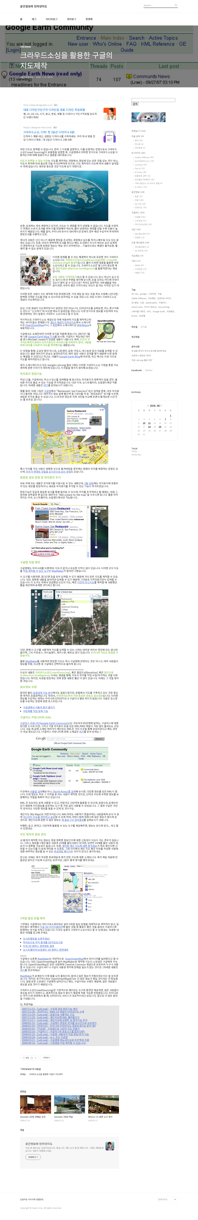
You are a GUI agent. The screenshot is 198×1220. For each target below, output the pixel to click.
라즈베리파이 (142, 246)
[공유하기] (32, 1058)
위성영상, (171, 311)
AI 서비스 (141, 186)
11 (149, 423)
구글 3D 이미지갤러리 (51, 926)
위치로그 (71, 19)
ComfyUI (141, 164)
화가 (139, 140)
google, (143, 293)
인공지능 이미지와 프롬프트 (32, 1199)
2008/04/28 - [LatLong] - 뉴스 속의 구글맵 (45, 1037)
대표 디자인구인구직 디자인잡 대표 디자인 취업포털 (54, 109)
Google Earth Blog (69, 356)
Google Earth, (159, 311)
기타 (136, 260)
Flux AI (140, 168)
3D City (140, 203)
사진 (136, 229)
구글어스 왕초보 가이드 (141, 355)
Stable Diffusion (144, 157)
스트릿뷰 (140, 220)
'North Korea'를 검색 (64, 791)
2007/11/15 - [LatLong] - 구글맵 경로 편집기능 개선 (49, 1008)
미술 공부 (137, 136)
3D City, (135, 293)
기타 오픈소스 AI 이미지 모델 (148, 183)
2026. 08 (155, 405)
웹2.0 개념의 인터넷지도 (63, 322)
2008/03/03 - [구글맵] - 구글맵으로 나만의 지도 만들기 (51, 1028)
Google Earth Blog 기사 (41, 336)
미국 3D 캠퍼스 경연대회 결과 (38, 946)
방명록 (89, 19)
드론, (142, 302)
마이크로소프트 (143, 224)
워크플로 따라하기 (144, 179)
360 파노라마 (142, 233)
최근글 (134, 326)
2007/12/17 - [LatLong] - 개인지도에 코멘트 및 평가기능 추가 (54, 1020)
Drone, (134, 315)
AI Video (140, 172)
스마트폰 (140, 269)
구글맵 (47, 391)
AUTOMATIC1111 (144, 161)
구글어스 (138, 212)
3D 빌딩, (135, 302)
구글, (160, 293)
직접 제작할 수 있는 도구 (36, 570)
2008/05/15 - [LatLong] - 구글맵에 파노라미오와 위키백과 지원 (55, 1040)
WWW (139, 265)
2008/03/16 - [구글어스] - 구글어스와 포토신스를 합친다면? (53, 1031)
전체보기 (138, 130)
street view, (137, 306)
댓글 (22, 1129)
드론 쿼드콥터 (140, 242)
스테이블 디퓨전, (138, 311)
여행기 (139, 272)
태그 (34, 19)
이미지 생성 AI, (150, 306)
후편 (55, 325)
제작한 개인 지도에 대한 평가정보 (79, 845)
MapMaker (57, 570)
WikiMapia (83, 325)
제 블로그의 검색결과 (73, 819)
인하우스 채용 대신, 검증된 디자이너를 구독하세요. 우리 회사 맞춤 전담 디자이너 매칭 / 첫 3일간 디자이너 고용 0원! (59, 137)
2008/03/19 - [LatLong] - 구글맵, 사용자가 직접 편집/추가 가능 (55, 1034)
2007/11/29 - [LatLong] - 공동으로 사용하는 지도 (48, 1014)
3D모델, (142, 315)
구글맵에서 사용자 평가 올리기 (39, 707)
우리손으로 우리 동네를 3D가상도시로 (43, 942)
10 (144, 423)
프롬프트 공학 (143, 175)
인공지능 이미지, (164, 298)
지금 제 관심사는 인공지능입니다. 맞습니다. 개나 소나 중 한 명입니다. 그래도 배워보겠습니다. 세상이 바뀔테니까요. (64, 1149)
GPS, (149, 311)
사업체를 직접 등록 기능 (35, 711)
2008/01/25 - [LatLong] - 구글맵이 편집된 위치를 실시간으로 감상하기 (59, 1023)
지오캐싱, (152, 298)
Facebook (136, 370)
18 (149, 426)
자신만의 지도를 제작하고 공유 (39, 816)
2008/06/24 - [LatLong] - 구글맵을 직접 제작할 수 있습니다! (54, 1042)
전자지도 (140, 207)
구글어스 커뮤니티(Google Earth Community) (45, 723)
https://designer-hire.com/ (37, 127)
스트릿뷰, (152, 293)
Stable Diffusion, (139, 298)
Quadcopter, (152, 302)
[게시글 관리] (36, 1058)
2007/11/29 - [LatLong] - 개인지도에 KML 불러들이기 (51, 1017)
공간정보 (138, 192)
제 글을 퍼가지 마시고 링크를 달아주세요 (148, 350)
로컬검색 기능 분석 (43, 692)
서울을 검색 (36, 791)
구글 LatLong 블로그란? (141, 360)
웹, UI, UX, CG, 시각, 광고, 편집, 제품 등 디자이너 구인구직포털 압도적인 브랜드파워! (60, 115)
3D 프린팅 (141, 250)
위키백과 (140, 147)
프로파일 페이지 (62, 851)
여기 (45, 385)
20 (160, 426)
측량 (139, 200)
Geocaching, (164, 306)
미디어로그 (52, 19)
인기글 (144, 326)
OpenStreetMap (34, 325)
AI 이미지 (138, 152)
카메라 (139, 237)
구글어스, (163, 302)
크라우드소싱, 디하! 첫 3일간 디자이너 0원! (49, 132)
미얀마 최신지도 (85, 582)
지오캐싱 (137, 255)
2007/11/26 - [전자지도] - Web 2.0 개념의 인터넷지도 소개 (53, 1011)
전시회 (139, 144)
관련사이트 (163, 1199)
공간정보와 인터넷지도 (33, 6)
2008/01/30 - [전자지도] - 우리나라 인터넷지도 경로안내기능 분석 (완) (59, 1025)
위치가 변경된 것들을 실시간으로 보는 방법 (48, 471)
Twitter (149, 370)
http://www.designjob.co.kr (37, 105)
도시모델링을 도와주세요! (36, 938)
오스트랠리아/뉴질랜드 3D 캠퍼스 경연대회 (45, 950)
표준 (139, 196)
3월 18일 (89, 483)
